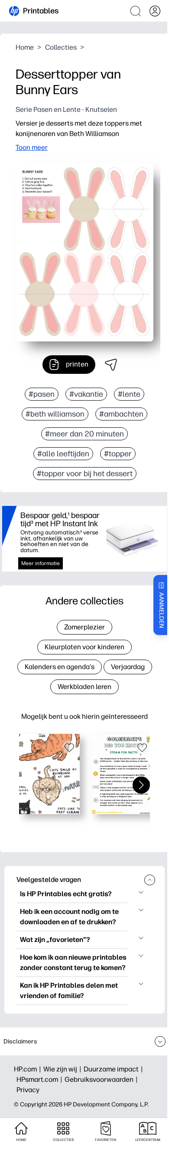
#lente (129, 394)
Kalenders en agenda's (59, 667)
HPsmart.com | (40, 1079)
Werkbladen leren (84, 686)
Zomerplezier (84, 627)
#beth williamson (55, 414)
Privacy (27, 1090)
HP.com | (28, 1069)
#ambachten (121, 414)
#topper (118, 453)
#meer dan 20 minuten (84, 434)
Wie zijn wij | (63, 1069)
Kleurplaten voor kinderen (84, 647)
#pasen (42, 394)
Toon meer (32, 147)
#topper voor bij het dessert (85, 473)
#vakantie (86, 394)
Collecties (61, 47)
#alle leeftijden (63, 453)
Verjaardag (128, 667)
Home (25, 47)
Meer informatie (40, 563)
